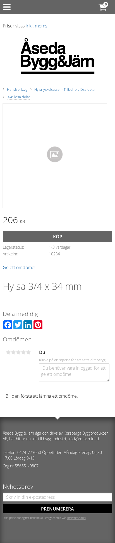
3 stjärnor (18, 352)
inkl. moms (36, 26)
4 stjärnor (23, 352)
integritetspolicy (76, 518)
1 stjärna (8, 352)
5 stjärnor (28, 352)
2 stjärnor (13, 352)
